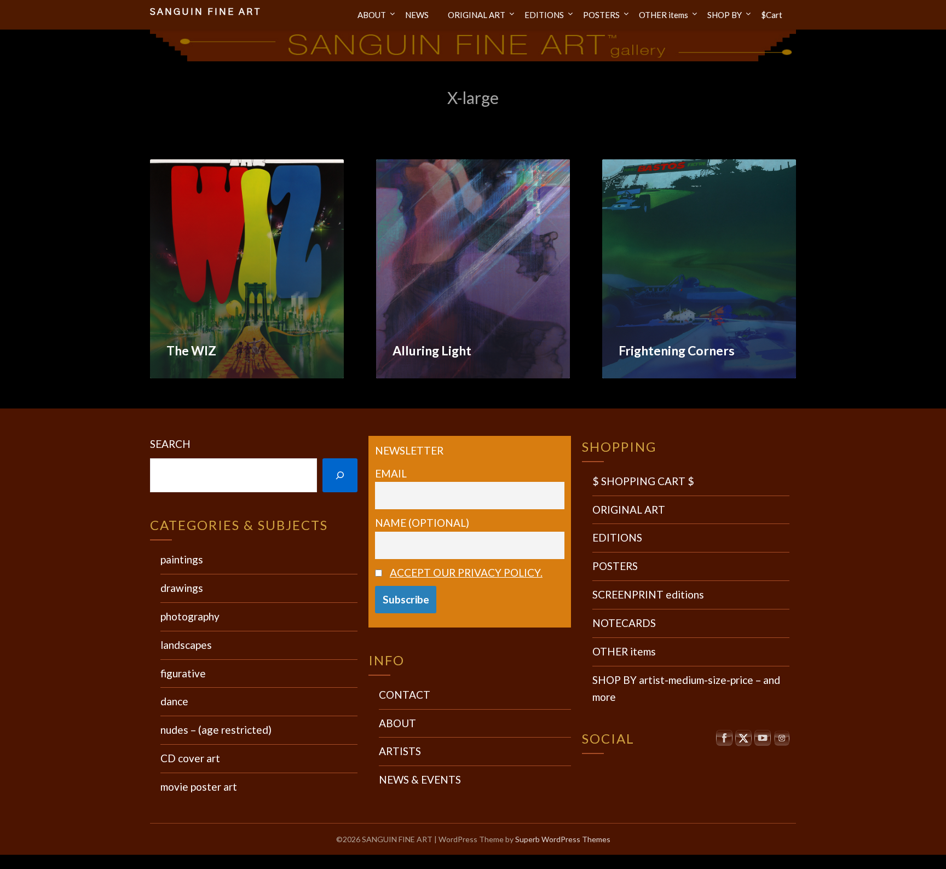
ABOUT (371, 15)
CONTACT (404, 694)
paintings (181, 559)
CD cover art (190, 758)
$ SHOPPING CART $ (643, 481)
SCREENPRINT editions (648, 594)
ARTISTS (400, 751)
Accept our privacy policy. (466, 572)
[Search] (339, 475)
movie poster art (198, 786)
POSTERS (601, 15)
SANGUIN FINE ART (206, 11)
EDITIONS (544, 15)
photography (190, 616)
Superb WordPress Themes (562, 839)
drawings (181, 588)
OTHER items (663, 15)
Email (391, 473)
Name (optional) (422, 522)
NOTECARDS (624, 623)
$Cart (771, 15)
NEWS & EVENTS (420, 779)
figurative (183, 673)
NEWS (417, 15)
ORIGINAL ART (476, 15)
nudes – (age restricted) (216, 729)
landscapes (186, 644)
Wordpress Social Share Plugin (419, 861)
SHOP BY (724, 15)
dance (174, 701)
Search (170, 444)
